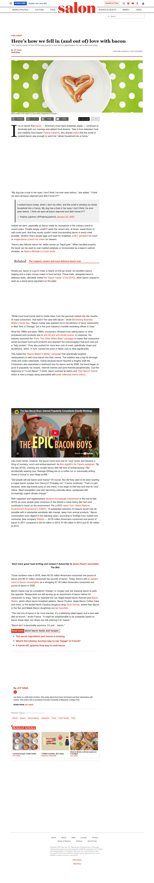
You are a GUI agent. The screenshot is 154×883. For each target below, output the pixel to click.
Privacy (95, 838)
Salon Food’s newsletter (85, 564)
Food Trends (64, 718)
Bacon (22, 718)
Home (53, 838)
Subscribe (20, 3)
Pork (73, 718)
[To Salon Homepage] (77, 7)
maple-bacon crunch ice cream (29, 239)
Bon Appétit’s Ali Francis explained (77, 464)
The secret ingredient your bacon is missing (40, 636)
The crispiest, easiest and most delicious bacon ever (55, 261)
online (76, 133)
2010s (14, 718)
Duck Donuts (73, 605)
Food (52, 10)
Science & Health (107, 10)
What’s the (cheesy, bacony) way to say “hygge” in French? (48, 640)
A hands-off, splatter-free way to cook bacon (40, 645)
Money (126, 10)
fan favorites (61, 608)
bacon (38, 126)
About (63, 838)
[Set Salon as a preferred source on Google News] (84, 119)
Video (139, 10)
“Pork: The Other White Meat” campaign (53, 339)
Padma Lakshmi (51, 133)
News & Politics (20, 10)
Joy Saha (18, 50)
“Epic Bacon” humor (87, 371)
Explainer (45, 718)
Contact (83, 838)
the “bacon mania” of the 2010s (59, 278)
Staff (73, 838)
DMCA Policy (77, 863)
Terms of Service (64, 841)
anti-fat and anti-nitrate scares (59, 335)
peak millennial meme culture (70, 375)
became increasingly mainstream (62, 499)
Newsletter (112, 3)
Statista (40, 519)
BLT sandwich (81, 236)
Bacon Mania (33, 718)
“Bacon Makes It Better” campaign (44, 354)
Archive (79, 841)
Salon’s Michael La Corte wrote (39, 251)
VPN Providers (77, 860)
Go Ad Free (92, 841)
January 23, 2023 (65, 217)
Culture (39, 10)
